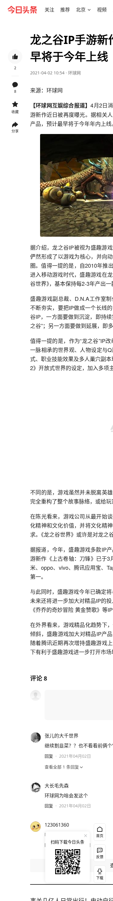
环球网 (74, 73)
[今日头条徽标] (22, 9)
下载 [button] (98, 873)
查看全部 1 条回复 (62, 767)
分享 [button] (15, 131)
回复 (49, 756)
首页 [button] (99, 835)
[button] (49, 9)
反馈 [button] (99, 856)
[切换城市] (89, 9)
